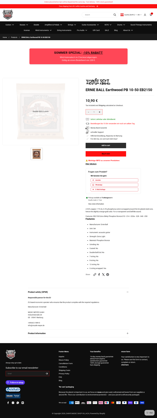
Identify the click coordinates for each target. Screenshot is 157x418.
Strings (70, 25)
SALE (107, 30)
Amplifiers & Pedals (52, 25)
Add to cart (106, 145)
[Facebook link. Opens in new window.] (8, 402)
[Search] (114, 14)
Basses (22, 25)
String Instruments (64, 30)
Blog (116, 30)
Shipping (102, 105)
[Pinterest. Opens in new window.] (107, 274)
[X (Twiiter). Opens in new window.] (103, 274)
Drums (119, 25)
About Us (126, 30)
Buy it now (106, 154)
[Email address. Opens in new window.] (22, 402)
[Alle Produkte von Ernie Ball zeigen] (98, 84)
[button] (41, 111)
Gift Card (96, 30)
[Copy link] (94, 274)
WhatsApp (98, 185)
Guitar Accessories (89, 25)
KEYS (107, 25)
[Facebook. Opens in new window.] (99, 274)
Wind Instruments (42, 30)
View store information (96, 204)
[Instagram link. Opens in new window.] (13, 402)
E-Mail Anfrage (99, 189)
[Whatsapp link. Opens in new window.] (17, 402)
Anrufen (97, 180)
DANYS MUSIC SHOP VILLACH (77, 413)
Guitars (8, 25)
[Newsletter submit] (46, 373)
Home (5, 37)
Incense (27, 30)
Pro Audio (80, 30)
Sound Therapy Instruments (141, 25)
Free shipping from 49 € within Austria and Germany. (77, 6)
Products (14, 37)
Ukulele (36, 25)
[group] (37, 154)
